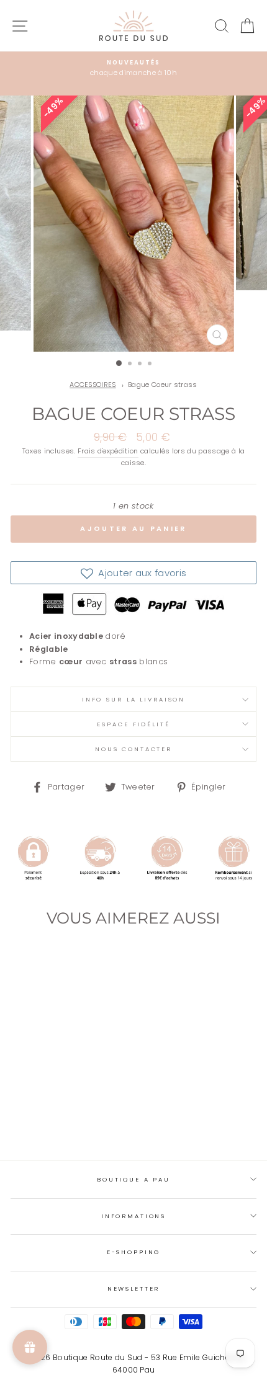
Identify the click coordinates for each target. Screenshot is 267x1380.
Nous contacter (133, 749)
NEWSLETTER (133, 1288)
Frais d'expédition (108, 451)
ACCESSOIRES (93, 385)
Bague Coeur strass (162, 385)
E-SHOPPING (134, 1252)
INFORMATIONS (133, 1216)
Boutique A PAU (133, 1179)
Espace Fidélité (133, 724)
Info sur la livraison (133, 699)
